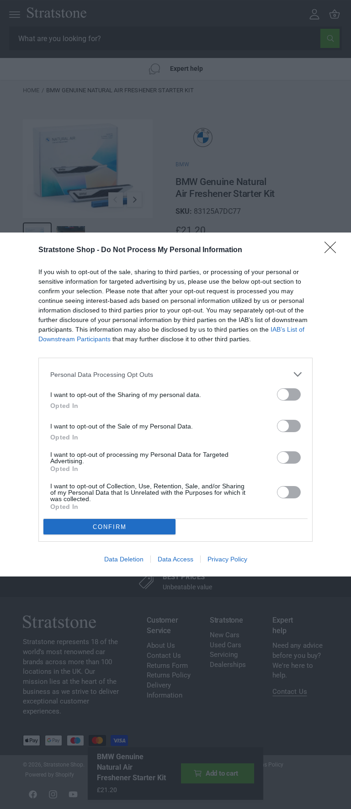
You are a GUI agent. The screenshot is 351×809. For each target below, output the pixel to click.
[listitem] (175, 374)
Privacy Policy (227, 559)
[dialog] (175, 404)
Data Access (175, 559)
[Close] (333, 250)
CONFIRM (110, 526)
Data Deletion (124, 559)
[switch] (289, 394)
